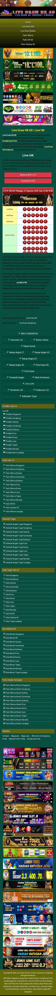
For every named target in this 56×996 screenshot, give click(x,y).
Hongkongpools (10, 981)
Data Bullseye (11, 591)
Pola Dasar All (42, 365)
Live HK (28, 155)
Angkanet (28, 992)
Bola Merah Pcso (12, 653)
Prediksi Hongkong (13, 418)
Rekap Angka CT (16, 352)
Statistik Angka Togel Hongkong (18, 528)
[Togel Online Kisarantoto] (28, 98)
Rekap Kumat (29, 346)
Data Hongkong (11, 579)
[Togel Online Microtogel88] (28, 753)
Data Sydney (10, 583)
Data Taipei (10, 606)
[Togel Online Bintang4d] (28, 819)
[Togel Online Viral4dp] (28, 120)
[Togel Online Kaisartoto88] (28, 853)
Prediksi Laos (10, 441)
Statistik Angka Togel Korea (16, 547)
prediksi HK (22, 282)
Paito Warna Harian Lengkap (17, 723)
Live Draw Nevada (11, 989)
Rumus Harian (41, 340)
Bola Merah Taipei (12, 665)
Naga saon (25, 736)
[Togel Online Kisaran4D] (28, 87)
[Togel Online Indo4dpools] (28, 864)
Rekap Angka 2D (29, 358)
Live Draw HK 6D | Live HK (28, 130)
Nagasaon (15, 736)
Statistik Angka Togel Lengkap (17, 563)
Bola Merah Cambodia (14, 646)
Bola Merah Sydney (13, 642)
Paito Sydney (24, 984)
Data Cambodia (11, 587)
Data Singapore (11, 575)
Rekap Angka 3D (42, 352)
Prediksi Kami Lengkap (14, 453)
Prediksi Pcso (11, 433)
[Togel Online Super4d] (28, 76)
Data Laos (9, 602)
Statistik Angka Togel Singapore (18, 524)
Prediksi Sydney (12, 422)
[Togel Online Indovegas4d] (28, 964)
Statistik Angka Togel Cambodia (18, 536)
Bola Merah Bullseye (13, 649)
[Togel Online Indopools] (28, 942)
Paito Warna (28, 35)
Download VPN (28, 181)
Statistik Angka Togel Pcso (16, 543)
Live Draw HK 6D (9, 135)
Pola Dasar (29, 371)
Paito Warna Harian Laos (15, 712)
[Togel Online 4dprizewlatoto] (28, 842)
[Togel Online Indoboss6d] (28, 764)
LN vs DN (29, 384)
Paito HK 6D (28, 40)
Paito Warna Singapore (14, 465)
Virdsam (5, 736)
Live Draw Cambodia (19, 986)
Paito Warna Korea (13, 488)
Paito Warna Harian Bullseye (17, 701)
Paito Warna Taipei (13, 496)
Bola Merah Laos (12, 661)
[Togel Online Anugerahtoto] (28, 908)
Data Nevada (10, 610)
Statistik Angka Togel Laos (16, 551)
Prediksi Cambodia (13, 426)
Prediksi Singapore (13, 414)
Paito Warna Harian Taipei (16, 716)
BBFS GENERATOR (29, 333)
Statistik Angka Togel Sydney (17, 532)
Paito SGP (7, 984)
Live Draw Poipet (25, 989)
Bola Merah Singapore (14, 634)
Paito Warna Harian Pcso (15, 704)
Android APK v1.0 (28, 175)
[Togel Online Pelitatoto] (28, 109)
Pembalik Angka (16, 377)
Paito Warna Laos (12, 492)
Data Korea (10, 598)
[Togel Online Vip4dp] (28, 886)
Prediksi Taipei (11, 445)
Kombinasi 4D (16, 390)
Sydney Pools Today (17, 739)
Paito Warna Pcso (12, 485)
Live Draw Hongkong (27, 323)
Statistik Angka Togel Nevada (17, 559)
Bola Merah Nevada (13, 669)
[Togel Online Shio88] (28, 953)
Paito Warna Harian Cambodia (17, 697)
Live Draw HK (31, 318)
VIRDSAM (6, 978)
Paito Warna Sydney (13, 473)
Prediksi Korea (11, 437)
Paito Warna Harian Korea (16, 708)
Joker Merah (37, 989)
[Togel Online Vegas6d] (28, 797)
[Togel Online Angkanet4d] (28, 930)
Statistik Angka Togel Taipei (16, 555)
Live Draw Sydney (28, 31)
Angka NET (47, 989)
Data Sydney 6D (12, 617)
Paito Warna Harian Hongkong (17, 689)
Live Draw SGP (28, 26)
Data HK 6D (10, 614)
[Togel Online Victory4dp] (28, 775)
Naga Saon (24, 978)
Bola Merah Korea (12, 657)
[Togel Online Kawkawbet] (28, 786)
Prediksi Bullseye (12, 430)
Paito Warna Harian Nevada (16, 720)
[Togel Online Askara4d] (28, 808)
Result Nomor (34, 978)
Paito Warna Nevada (13, 500)
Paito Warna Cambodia (14, 477)
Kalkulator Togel (29, 396)
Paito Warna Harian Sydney (16, 693)
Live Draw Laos (34, 986)
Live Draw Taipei (46, 986)
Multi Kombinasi (41, 377)
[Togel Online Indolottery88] (28, 919)
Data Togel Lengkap (13, 621)
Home (28, 22)
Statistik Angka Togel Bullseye (17, 540)
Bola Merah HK (11, 638)
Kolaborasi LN (42, 390)
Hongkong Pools (33, 739)
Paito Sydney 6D (28, 44)
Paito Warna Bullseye (14, 481)
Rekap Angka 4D (16, 365)
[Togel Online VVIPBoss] (28, 53)
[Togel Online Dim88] (28, 65)
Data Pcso (9, 595)
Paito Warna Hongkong (14, 469)
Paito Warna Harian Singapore (17, 685)
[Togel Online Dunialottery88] (28, 897)
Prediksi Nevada (12, 449)
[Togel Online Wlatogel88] (28, 831)
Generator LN (16, 340)
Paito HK (15, 984)
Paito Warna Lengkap (14, 511)
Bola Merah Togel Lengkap (16, 672)
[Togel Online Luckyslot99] (28, 875)
